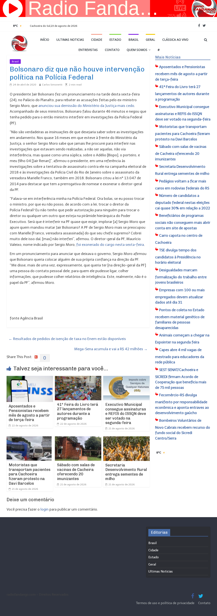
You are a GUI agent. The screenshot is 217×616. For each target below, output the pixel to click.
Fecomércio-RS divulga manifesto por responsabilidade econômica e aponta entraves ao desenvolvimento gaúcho (182, 404)
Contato (112, 50)
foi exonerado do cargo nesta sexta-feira (110, 244)
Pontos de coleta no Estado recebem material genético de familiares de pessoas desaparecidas (179, 319)
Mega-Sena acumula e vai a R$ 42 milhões (110, 349)
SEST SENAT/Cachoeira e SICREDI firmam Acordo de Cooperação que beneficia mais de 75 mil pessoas (180, 379)
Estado (115, 40)
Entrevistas (88, 50)
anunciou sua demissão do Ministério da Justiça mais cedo (86, 106)
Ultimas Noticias (70, 40)
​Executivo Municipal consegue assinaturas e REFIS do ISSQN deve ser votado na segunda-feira (125, 413)
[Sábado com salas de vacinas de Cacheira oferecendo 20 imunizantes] (78, 439)
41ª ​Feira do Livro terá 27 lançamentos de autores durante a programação (77, 411)
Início (44, 40)
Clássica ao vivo (175, 40)
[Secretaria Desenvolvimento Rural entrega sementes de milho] (126, 439)
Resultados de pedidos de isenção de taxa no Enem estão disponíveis (67, 339)
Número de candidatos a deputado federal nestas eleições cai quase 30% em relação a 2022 (182, 201)
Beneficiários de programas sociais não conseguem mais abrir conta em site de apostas (182, 221)
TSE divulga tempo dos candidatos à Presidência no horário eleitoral (178, 256)
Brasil (133, 40)
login (44, 509)
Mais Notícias (168, 57)
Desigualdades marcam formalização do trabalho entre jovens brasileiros (181, 276)
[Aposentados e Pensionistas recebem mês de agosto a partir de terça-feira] (30, 379)
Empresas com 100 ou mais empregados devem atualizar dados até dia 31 (180, 296)
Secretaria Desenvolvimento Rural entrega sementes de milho (126, 472)
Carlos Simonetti (52, 84)
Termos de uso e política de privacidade (165, 603)
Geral (150, 40)
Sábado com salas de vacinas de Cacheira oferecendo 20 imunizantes (76, 472)
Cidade (96, 40)
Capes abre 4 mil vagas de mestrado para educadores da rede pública (179, 356)
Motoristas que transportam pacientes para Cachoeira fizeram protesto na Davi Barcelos (29, 474)
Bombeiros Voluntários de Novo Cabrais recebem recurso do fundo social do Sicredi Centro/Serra (182, 429)
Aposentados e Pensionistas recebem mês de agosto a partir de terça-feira (29, 413)
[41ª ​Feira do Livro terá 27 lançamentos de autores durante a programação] (78, 379)
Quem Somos (137, 50)
